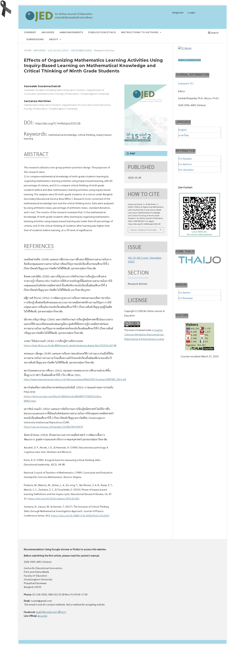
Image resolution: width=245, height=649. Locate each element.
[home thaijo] (199, 262)
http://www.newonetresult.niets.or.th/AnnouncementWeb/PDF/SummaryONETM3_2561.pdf (75, 379)
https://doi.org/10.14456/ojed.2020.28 (58, 123)
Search (214, 32)
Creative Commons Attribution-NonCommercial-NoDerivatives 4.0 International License (144, 334)
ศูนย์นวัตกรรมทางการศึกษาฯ (51, 612)
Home (27, 50)
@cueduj (42, 615)
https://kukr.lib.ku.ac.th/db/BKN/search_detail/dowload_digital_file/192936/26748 (70, 345)
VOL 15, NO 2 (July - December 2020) (70, 50)
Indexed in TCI (185, 83)
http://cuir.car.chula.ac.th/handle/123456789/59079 (53, 426)
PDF (132, 153)
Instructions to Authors (140, 32)
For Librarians (186, 169)
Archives (47, 32)
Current (30, 32)
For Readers (185, 158)
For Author (185, 292)
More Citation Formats (143, 229)
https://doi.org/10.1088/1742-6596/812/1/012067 (80, 515)
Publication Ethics (102, 32)
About (54, 39)
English (183, 129)
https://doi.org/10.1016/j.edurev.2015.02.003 (53, 498)
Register (178, 12)
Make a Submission (189, 60)
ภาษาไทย (184, 135)
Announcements (71, 32)
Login (191, 12)
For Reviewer (186, 298)
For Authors (185, 164)
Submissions (35, 39)
